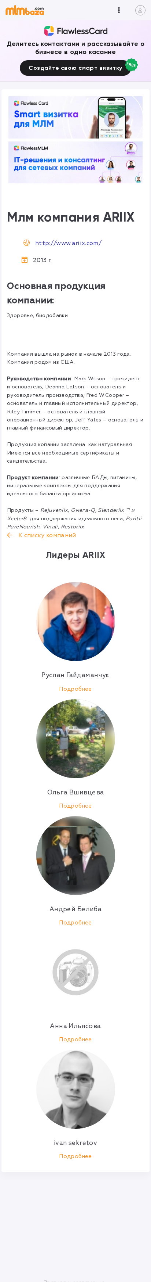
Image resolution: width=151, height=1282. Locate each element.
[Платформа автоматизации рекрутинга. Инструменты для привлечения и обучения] (75, 162)
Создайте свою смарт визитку (75, 67)
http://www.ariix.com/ (68, 243)
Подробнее (75, 689)
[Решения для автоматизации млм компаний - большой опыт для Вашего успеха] (75, 117)
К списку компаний (46, 535)
